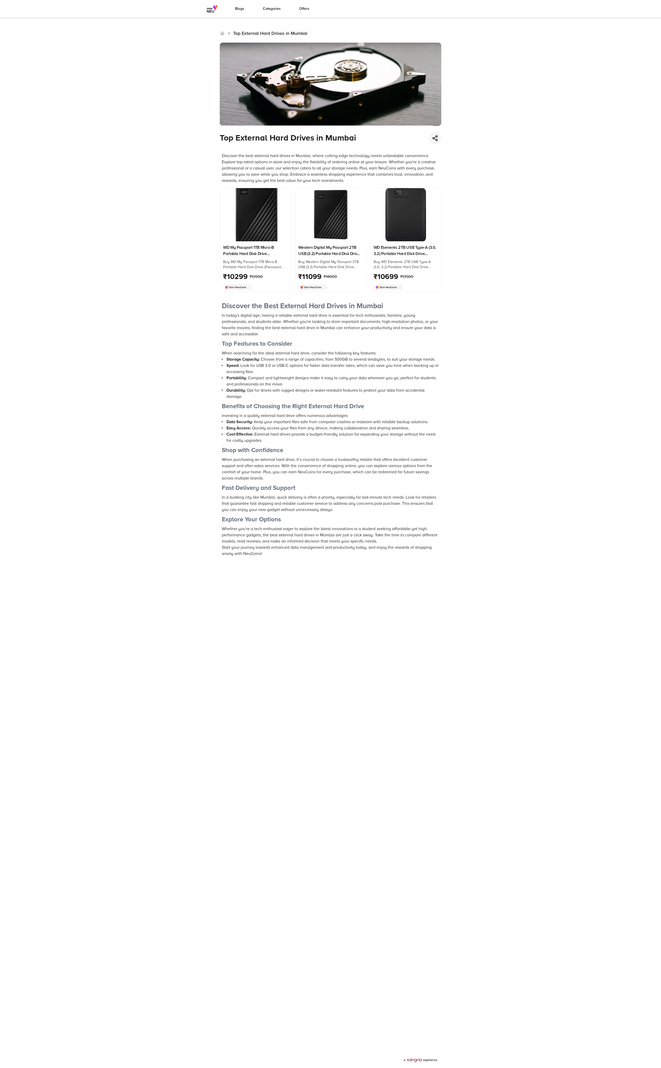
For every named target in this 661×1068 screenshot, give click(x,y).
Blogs (239, 8)
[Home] (222, 33)
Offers (304, 8)
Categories (272, 8)
